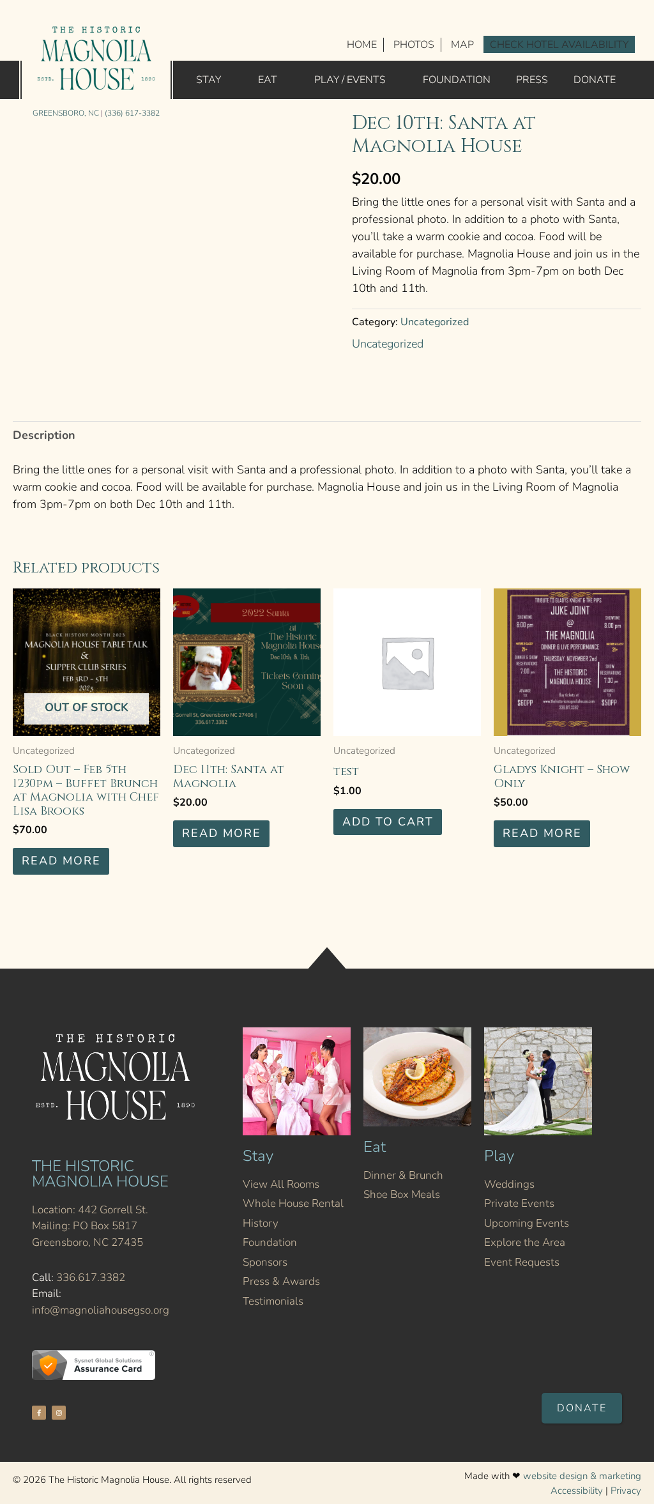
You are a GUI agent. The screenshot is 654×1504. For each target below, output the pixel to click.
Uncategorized (434, 322)
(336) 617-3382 (132, 113)
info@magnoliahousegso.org (100, 1310)
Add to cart (388, 821)
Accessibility (577, 1490)
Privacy (626, 1490)
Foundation (456, 80)
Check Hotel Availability (559, 45)
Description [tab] (44, 435)
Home (362, 45)
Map (462, 45)
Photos (413, 45)
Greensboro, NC (66, 113)
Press (532, 80)
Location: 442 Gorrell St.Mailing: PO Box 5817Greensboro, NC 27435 (90, 1226)
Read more (61, 860)
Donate (595, 80)
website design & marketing (582, 1475)
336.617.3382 (90, 1277)
